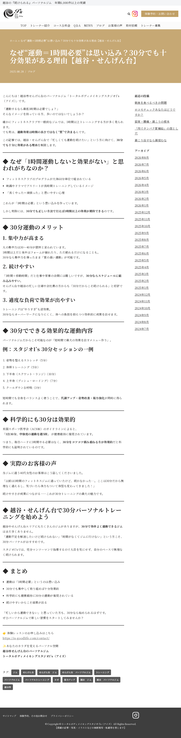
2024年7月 (142, 329)
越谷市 (7, 687)
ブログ (100, 25)
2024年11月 (142, 301)
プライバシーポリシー (62, 716)
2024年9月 (142, 315)
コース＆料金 (61, 25)
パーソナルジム (12, 679)
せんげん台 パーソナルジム (76, 672)
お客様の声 (115, 25)
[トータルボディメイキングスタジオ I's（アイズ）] (13, 14)
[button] (129, 14)
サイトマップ (9, 716)
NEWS (88, 25)
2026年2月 (142, 199)
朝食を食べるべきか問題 (151, 103)
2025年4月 (142, 267)
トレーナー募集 (150, 25)
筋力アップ (69, 679)
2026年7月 (142, 164)
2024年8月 (142, 322)
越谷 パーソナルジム (108, 679)
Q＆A (77, 25)
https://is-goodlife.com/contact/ (26, 638)
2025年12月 (142, 212)
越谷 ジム (86, 679)
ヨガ (56, 679)
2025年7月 (142, 247)
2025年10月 (142, 226)
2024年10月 (142, 308)
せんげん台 (28, 672)
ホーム (13, 40)
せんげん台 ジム (48, 672)
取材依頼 (131, 25)
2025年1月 (142, 288)
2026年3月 (142, 192)
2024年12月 (142, 295)
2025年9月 (142, 233)
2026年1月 (142, 205)
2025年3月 (142, 274)
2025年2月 (142, 281)
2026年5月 (142, 178)
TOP (24, 25)
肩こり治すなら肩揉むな (151, 140)
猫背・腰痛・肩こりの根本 (152, 122)
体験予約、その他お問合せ (33, 716)
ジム (15, 672)
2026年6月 (142, 171)
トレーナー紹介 (40, 25)
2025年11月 (142, 219)
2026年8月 (142, 158)
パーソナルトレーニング (37, 679)
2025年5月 (142, 260)
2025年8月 (142, 240)
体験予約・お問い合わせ (160, 14)
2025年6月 (142, 253)
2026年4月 (142, 185)
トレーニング (102, 672)
